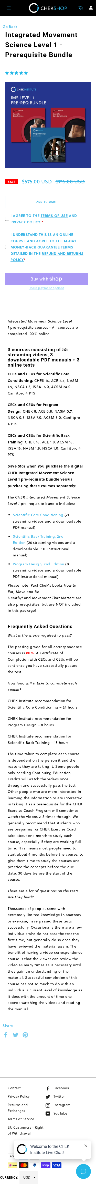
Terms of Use (54, 215)
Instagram (70, 1104)
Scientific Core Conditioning (38, 514)
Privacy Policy (25, 221)
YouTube (67, 1113)
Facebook (69, 1087)
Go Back (10, 26)
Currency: (9, 1177)
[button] (16, 73)
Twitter (64, 1096)
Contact (14, 1088)
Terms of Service (21, 1119)
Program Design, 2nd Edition (38, 564)
